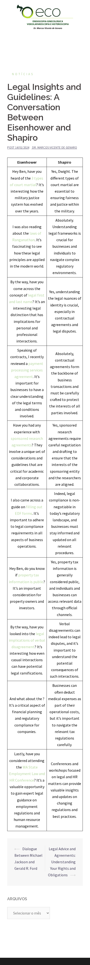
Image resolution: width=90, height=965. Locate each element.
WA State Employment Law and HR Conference (27, 774)
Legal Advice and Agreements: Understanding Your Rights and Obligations (62, 862)
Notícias (23, 74)
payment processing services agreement (27, 370)
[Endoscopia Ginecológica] (45, 16)
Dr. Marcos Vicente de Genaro (54, 147)
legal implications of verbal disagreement (27, 640)
